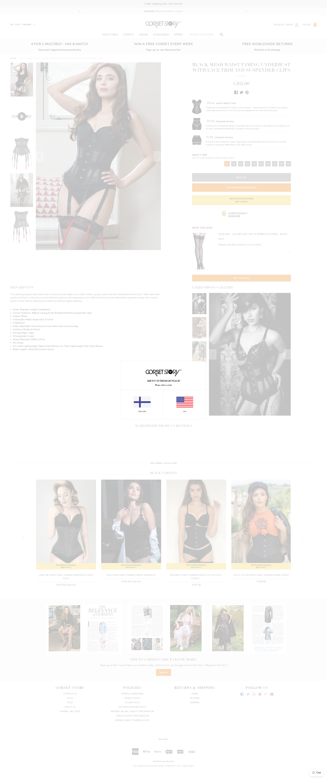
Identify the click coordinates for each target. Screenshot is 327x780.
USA (184, 411)
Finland (142, 411)
